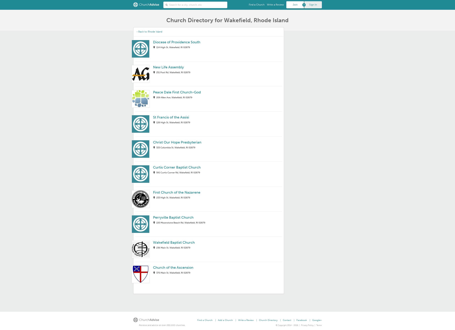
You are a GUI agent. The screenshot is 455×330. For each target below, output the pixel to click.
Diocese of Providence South (176, 42)
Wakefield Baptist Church (174, 242)
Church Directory (268, 320)
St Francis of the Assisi (171, 117)
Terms (319, 325)
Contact (287, 320)
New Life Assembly (168, 67)
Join (295, 4)
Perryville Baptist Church (173, 217)
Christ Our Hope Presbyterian (177, 142)
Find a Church (256, 4)
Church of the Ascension (173, 267)
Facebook (301, 320)
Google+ (317, 320)
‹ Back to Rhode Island (149, 31)
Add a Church (225, 320)
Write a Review (275, 4)
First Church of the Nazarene (176, 192)
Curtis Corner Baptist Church (177, 167)
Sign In (313, 4)
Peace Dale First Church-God (177, 92)
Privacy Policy (307, 325)
